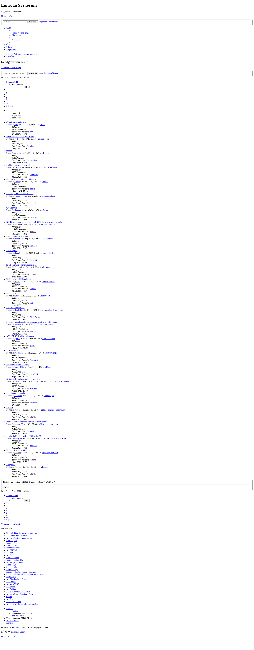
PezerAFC (18, 353)
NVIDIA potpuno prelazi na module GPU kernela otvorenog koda (34, 222)
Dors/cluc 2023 (12, 293)
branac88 (18, 381)
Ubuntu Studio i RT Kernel (17, 365)
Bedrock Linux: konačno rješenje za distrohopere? (27, 422)
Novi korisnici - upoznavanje (54, 410)
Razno (46, 153)
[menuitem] (20, 33)
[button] (12, 82)
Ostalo (42, 124)
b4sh (16, 139)
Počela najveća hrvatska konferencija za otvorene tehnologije (31, 322)
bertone (17, 224)
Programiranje (49, 267)
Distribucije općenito (49, 424)
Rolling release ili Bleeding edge (19, 279)
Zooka (17, 182)
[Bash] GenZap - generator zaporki (21, 265)
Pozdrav (9, 407)
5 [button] (6, 99)
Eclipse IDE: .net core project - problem (23, 379)
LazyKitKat (19, 367)
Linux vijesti (48, 239)
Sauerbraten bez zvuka (15, 393)
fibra (16, 124)
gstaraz (17, 338)
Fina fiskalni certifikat (15, 308)
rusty (16, 296)
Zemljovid (10, 464)
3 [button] (6, 94)
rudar (16, 424)
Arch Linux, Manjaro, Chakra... (57, 381)
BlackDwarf (19, 310)
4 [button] (6, 96)
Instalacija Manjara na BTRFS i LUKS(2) (23, 436)
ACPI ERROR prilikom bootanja (20, 336)
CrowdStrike (11, 208)
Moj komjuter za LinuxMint (18, 165)
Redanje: (26, 482)
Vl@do (17, 410)
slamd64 (17, 210)
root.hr (9, 151)
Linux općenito (50, 167)
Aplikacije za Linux (54, 310)
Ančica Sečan (19, 632)
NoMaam (18, 395)
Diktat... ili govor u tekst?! (17, 450)
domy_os (18, 438)
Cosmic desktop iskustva (16, 122)
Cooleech (18, 267)
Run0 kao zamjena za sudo (17, 236)
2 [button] (6, 92)
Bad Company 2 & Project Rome (20, 136)
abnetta (17, 281)
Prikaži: (6, 482)
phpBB (15, 627)
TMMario (18, 167)
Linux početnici (48, 196)
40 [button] (7, 104)
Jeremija (17, 324)
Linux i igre (44, 139)
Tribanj (17, 196)
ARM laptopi (11, 250)
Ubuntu (45, 182)
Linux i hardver (48, 224)
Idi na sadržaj (6, 16)
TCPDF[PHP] (12, 350)
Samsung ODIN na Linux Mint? (19, 193)
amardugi (18, 153)
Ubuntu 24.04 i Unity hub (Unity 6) (21, 179)
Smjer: (49, 482)
